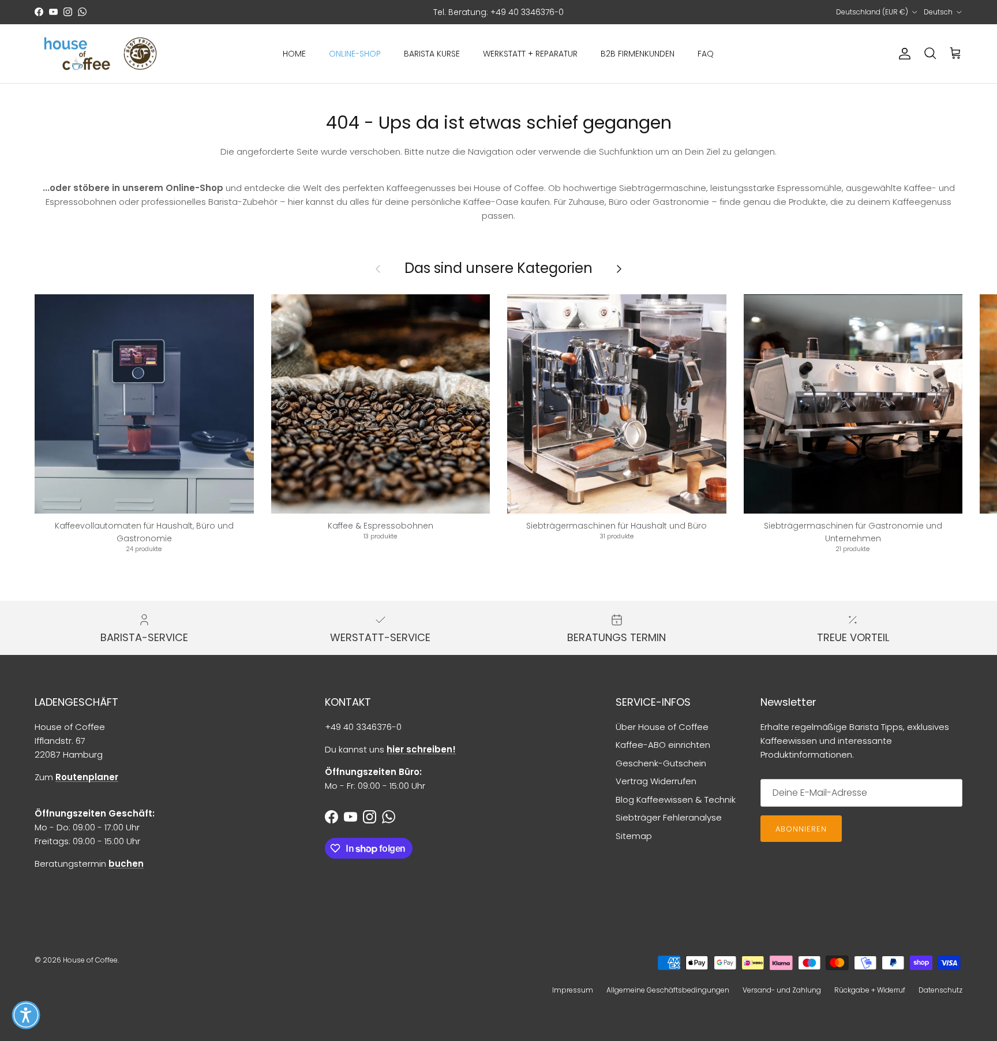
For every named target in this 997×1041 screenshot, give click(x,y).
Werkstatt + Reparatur (530, 53)
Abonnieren (801, 828)
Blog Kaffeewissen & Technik (676, 799)
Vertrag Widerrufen (656, 781)
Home (294, 53)
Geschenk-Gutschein (661, 763)
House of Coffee (90, 960)
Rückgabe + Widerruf (869, 990)
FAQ (706, 53)
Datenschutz (940, 990)
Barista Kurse (432, 53)
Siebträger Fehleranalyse (669, 817)
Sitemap (634, 836)
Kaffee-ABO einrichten (663, 745)
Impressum (572, 990)
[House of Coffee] (101, 54)
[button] (26, 1015)
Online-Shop (355, 53)
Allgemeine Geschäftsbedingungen (667, 990)
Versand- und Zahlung (782, 990)
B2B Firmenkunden (637, 53)
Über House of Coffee (662, 727)
